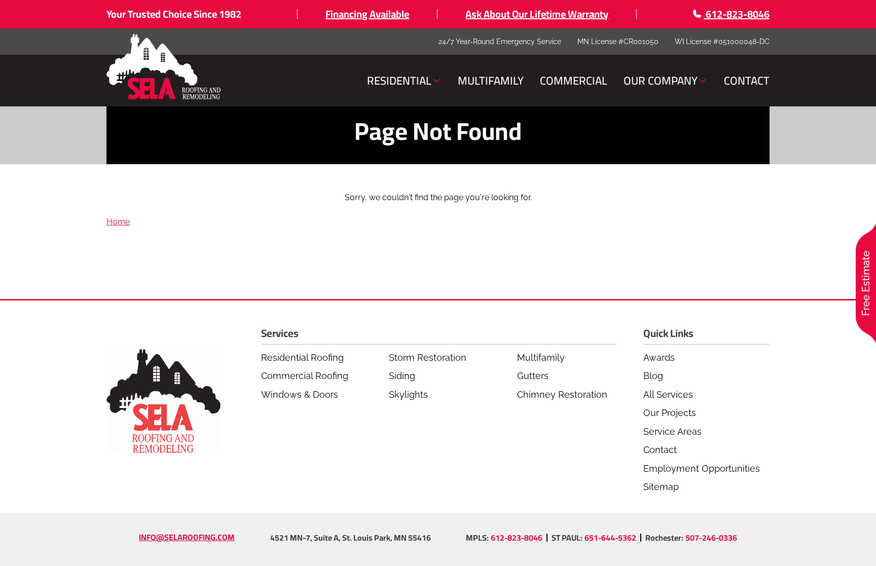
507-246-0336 (711, 537)
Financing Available (367, 14)
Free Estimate (866, 283)
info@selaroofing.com (187, 537)
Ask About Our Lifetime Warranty (536, 14)
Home (118, 222)
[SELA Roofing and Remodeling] (163, 67)
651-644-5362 (610, 537)
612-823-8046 (516, 537)
